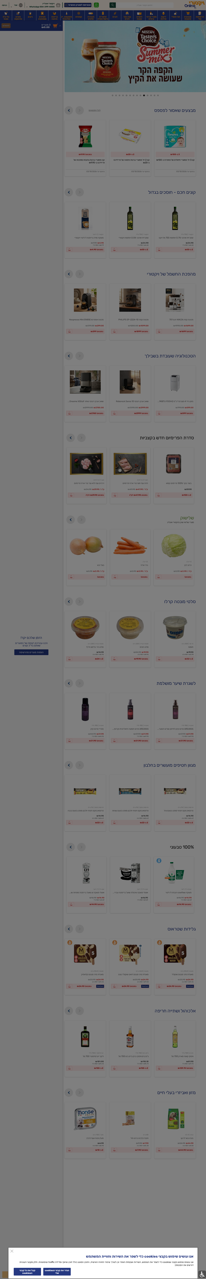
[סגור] (11, 1251)
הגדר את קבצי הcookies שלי (57, 1271)
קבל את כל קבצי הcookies (27, 1271)
